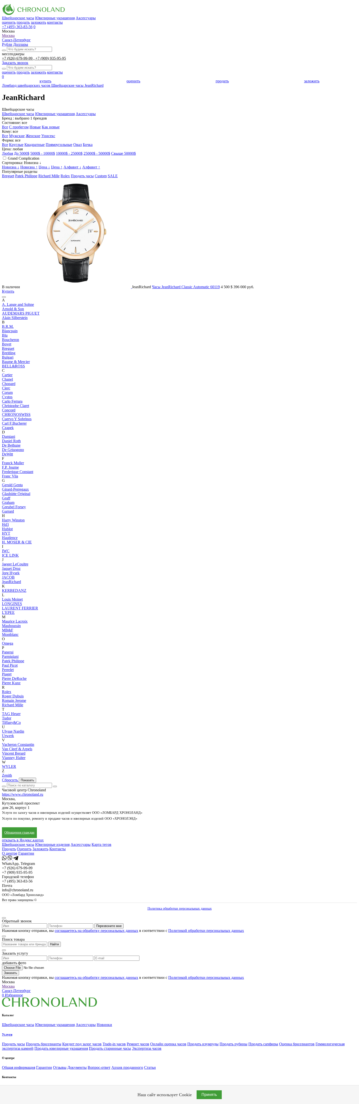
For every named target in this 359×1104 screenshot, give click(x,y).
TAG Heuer (11, 714)
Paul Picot (10, 665)
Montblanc (10, 634)
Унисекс (48, 136)
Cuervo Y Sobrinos (17, 419)
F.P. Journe (10, 467)
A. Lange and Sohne (18, 304)
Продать (9, 849)
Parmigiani (10, 656)
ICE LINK (10, 555)
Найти (54, 944)
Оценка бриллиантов (297, 1044)
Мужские (17, 136)
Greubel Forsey (14, 507)
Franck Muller (13, 463)
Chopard (8, 384)
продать (23, 22)
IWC (6, 551)
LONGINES (12, 604)
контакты (55, 22)
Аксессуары (86, 18)
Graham (8, 502)
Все (5, 127)
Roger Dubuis (13, 696)
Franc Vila (10, 476)
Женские (33, 136)
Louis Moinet (12, 599)
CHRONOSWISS (16, 414)
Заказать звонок (15, 63)
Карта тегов (101, 844)
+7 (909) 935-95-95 (50, 58)
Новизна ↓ (10, 167)
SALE (113, 176)
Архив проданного (127, 1067)
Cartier (7, 375)
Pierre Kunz (11, 683)
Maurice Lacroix (15, 621)
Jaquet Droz (11, 568)
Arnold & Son (13, 309)
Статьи (150, 1067)
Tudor (6, 718)
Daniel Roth (11, 441)
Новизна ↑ (29, 167)
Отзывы (59, 1067)
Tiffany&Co (11, 722)
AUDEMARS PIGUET (21, 313)
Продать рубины (233, 1044)
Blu (5, 335)
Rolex (65, 176)
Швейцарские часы (18, 18)
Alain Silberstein (15, 318)
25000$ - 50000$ (97, 153)
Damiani (8, 436)
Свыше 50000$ (123, 153)
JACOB (8, 577)
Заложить (40, 849)
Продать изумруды (203, 1044)
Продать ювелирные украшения (61, 1048)
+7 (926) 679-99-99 (17, 58)
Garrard (8, 511)
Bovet (6, 344)
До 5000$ (21, 153)
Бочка (88, 145)
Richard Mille (49, 176)
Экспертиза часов (146, 1048)
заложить (38, 22)
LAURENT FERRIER (20, 608)
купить (45, 81)
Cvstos (7, 397)
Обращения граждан (19, 832)
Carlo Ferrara (12, 401)
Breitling (8, 353)
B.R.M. (8, 326)
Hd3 (5, 524)
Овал (77, 145)
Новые (35, 127)
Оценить (24, 849)
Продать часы (82, 176)
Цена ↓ (44, 167)
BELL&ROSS (13, 366)
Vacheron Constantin (18, 744)
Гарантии (26, 853)
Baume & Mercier (16, 362)
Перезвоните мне (109, 926)
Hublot (7, 529)
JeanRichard (11, 582)
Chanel (7, 379)
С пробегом (19, 127)
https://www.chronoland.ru (22, 794)
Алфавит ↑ (91, 167)
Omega (7, 643)
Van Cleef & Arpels (17, 749)
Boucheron (10, 340)
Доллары (20, 44)
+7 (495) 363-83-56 (17, 27)
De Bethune (11, 445)
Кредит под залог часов (82, 1044)
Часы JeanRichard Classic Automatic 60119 (186, 287)
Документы (77, 1067)
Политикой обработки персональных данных (206, 930)
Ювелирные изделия (52, 844)
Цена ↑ (57, 167)
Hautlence (10, 538)
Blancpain (10, 331)
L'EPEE (8, 612)
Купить (8, 291)
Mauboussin (11, 626)
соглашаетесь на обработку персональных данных (96, 930)
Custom (101, 176)
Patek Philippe (26, 176)
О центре (9, 853)
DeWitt (7, 454)
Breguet (8, 176)
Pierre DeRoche (14, 678)
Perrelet (8, 670)
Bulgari (7, 357)
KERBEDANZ (14, 590)
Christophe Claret (15, 406)
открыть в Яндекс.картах (23, 840)
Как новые (51, 127)
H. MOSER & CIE (17, 542)
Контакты (57, 849)
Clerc (6, 388)
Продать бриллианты (43, 1044)
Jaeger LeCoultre (15, 564)
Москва (8, 35)
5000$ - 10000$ (42, 153)
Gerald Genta (12, 485)
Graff (6, 498)
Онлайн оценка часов (168, 1044)
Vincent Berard (13, 753)
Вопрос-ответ (99, 1067)
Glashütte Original (16, 494)
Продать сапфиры (263, 1044)
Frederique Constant (17, 472)
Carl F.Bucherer (14, 423)
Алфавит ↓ (72, 167)
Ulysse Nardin (13, 731)
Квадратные (34, 145)
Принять (209, 1095)
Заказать (10, 973)
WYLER (9, 766)
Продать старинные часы (110, 1048)
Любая (7, 153)
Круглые (16, 145)
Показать (27, 780)
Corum (7, 392)
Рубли (7, 44)
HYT (6, 533)
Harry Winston (13, 520)
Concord (8, 410)
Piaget (6, 674)
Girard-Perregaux (15, 489)
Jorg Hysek (11, 573)
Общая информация (18, 1067)
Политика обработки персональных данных (180, 908)
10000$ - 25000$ (69, 153)
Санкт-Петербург (16, 40)
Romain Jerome (14, 700)
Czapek (8, 428)
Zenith (7, 775)
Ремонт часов (138, 1044)
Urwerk (8, 736)
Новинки (104, 1025)
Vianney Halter (13, 758)
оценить (9, 22)
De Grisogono (13, 450)
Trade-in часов (114, 1044)
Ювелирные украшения (55, 18)
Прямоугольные (59, 145)
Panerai (7, 652)
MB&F (7, 630)
